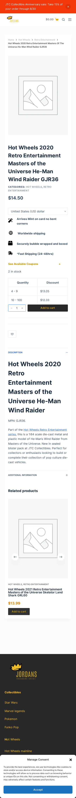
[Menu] (69, 19)
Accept (38, 789)
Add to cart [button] (19, 611)
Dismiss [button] (68, 6)
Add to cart (47, 307)
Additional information (22, 475)
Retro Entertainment (36, 584)
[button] (70, 760)
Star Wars (11, 702)
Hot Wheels (34, 186)
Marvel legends (15, 711)
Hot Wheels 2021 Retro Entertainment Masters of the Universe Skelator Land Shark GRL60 (35, 592)
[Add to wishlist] (12, 333)
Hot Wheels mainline (18, 751)
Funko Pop (12, 727)
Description (15, 352)
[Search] (63, 19)
